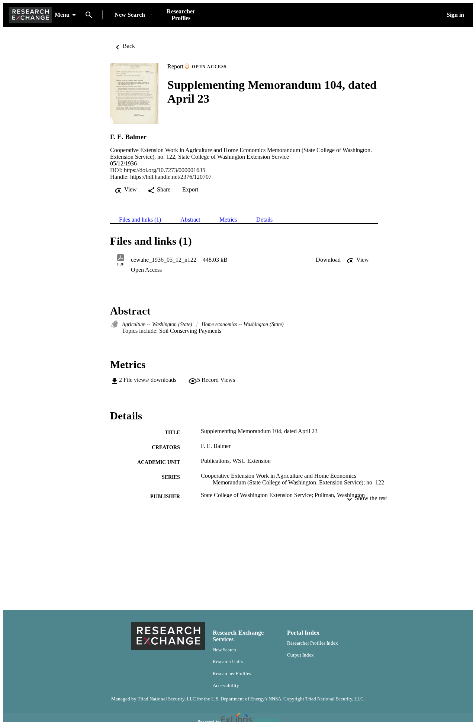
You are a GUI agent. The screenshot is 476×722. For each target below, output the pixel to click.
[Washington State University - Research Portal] (30, 15)
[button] (328, 260)
